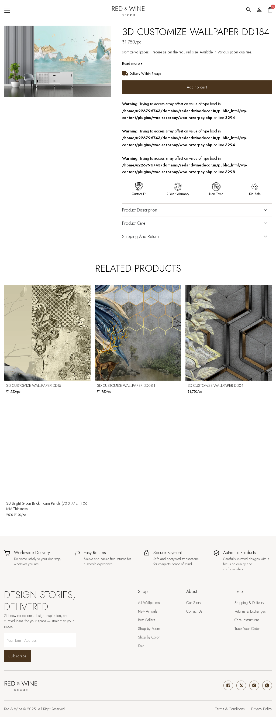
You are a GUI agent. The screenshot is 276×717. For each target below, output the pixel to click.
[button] (7, 11)
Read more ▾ (132, 63)
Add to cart (197, 87)
